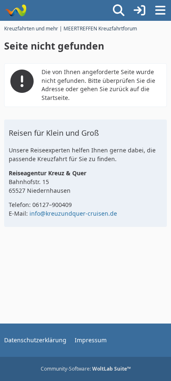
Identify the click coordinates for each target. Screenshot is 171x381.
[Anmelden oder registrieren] (139, 10)
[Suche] (118, 10)
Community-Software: (86, 368)
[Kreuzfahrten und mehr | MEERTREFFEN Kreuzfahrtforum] (15, 10)
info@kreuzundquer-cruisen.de (73, 213)
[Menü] (160, 10)
